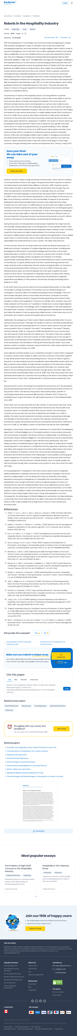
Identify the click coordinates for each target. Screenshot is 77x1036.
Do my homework (9, 983)
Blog (29, 987)
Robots (32, 29)
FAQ (29, 972)
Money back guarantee (35, 975)
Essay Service (8, 16)
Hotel (24, 29)
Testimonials (32, 969)
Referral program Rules (25, 1029)
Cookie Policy (59, 1029)
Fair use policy (36, 1027)
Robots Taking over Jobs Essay (18, 769)
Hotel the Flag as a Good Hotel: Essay (21, 762)
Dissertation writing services (13, 980)
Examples (18, 16)
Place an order (17, 171)
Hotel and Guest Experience (17, 758)
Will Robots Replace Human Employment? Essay (25, 773)
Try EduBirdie (61, 656)
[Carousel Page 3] (38, 896)
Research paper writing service (14, 977)
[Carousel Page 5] (41, 896)
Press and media (58, 992)
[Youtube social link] (36, 1001)
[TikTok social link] (40, 1001)
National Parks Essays (57, 706)
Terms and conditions (22, 1027)
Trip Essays (9, 710)
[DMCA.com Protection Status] (58, 982)
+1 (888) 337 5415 (60, 969)
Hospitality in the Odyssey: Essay (56, 867)
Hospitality (36, 16)
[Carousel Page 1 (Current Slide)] (35, 896)
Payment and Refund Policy (44, 1029)
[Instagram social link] (44, 1001)
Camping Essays (40, 706)
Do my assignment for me (12, 974)
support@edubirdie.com (63, 966)
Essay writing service (10, 966)
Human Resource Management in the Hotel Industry (27, 765)
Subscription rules (10, 1029)
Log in (65, 3)
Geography (26, 16)
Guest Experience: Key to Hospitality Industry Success (18, 643)
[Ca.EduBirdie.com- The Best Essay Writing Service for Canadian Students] (6, 1011)
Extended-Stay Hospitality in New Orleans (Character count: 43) (31, 747)
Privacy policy (8, 1027)
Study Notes (32, 990)
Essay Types (32, 984)
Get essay (61, 729)
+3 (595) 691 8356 (60, 973)
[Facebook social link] (32, 1001)
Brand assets (57, 995)
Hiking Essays (26, 706)
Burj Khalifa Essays (11, 706)
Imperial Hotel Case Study (17, 755)
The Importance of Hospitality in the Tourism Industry (52, 643)
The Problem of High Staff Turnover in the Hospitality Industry (18, 868)
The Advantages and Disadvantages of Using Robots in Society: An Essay (35, 776)
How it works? (32, 966)
